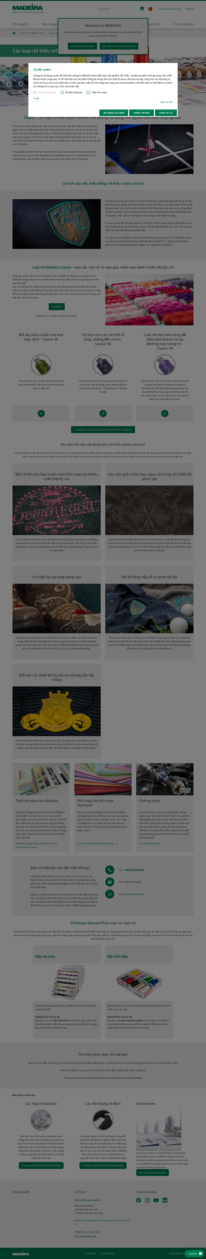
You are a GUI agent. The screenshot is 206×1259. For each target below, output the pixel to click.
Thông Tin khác (141, 112)
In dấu (36, 98)
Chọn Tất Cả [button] (166, 112)
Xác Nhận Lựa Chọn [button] (113, 112)
